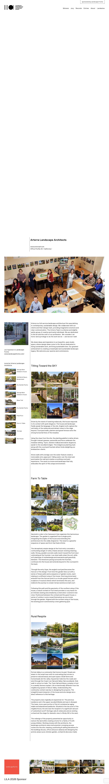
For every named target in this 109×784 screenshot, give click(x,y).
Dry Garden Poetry (22, 384)
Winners (66, 8)
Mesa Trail (20, 400)
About (93, 8)
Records (79, 8)
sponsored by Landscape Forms (92, 1)
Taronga (19, 431)
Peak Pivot (20, 415)
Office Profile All (36, 249)
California (47, 249)
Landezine (101, 8)
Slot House (20, 438)
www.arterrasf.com (37, 246)
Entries (86, 8)
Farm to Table (21, 423)
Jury (72, 8)
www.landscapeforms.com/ (14, 354)
